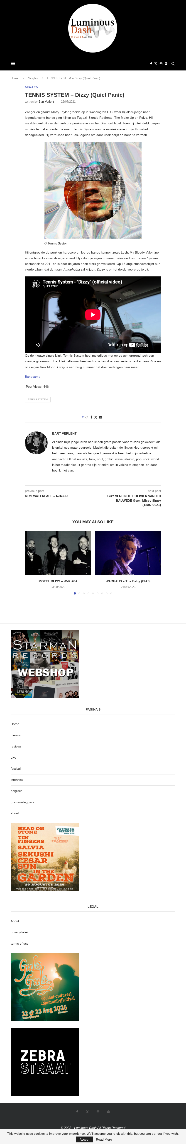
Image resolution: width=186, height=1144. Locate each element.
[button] (31, 563)
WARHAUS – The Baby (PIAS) (128, 581)
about (15, 813)
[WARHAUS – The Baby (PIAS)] (128, 553)
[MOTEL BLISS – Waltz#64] (58, 553)
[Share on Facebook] (91, 417)
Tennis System (38, 399)
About (15, 921)
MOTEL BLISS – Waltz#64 (58, 581)
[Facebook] (151, 63)
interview (17, 779)
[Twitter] (155, 63)
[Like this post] (86, 417)
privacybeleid (20, 932)
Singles (33, 78)
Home (14, 78)
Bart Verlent (46, 101)
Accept (84, 1139)
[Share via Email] (100, 417)
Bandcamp (32, 376)
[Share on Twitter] (95, 417)
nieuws (16, 735)
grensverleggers (22, 802)
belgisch (16, 791)
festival (16, 768)
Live (14, 757)
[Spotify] (166, 63)
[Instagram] (161, 63)
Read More (104, 1139)
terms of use (20, 943)
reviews (16, 746)
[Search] (173, 63)
